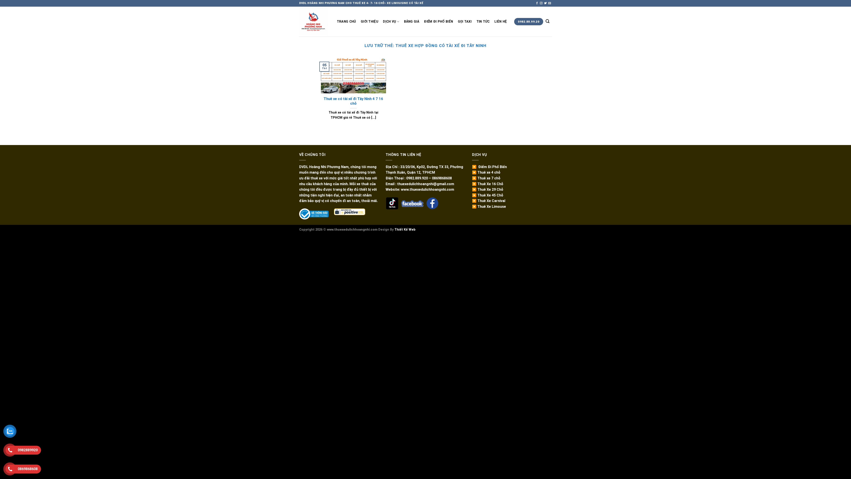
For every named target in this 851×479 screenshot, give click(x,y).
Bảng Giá (411, 22)
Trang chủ (346, 22)
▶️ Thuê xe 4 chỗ (486, 172)
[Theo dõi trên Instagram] (541, 3)
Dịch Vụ (389, 22)
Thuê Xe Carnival (491, 201)
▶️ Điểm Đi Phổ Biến (489, 167)
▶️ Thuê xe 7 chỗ (486, 178)
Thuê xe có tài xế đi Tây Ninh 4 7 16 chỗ (353, 101)
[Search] (547, 21)
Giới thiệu (369, 22)
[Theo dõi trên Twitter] (545, 3)
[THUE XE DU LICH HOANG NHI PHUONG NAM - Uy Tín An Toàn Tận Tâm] (313, 22)
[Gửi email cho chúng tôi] (549, 3)
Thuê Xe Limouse (491, 206)
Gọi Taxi (465, 22)
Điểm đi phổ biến (438, 22)
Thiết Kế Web (405, 230)
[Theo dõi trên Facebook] (537, 3)
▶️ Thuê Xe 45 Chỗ (487, 195)
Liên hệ (500, 22)
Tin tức (483, 22)
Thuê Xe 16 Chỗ (490, 184)
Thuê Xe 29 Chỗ (490, 189)
